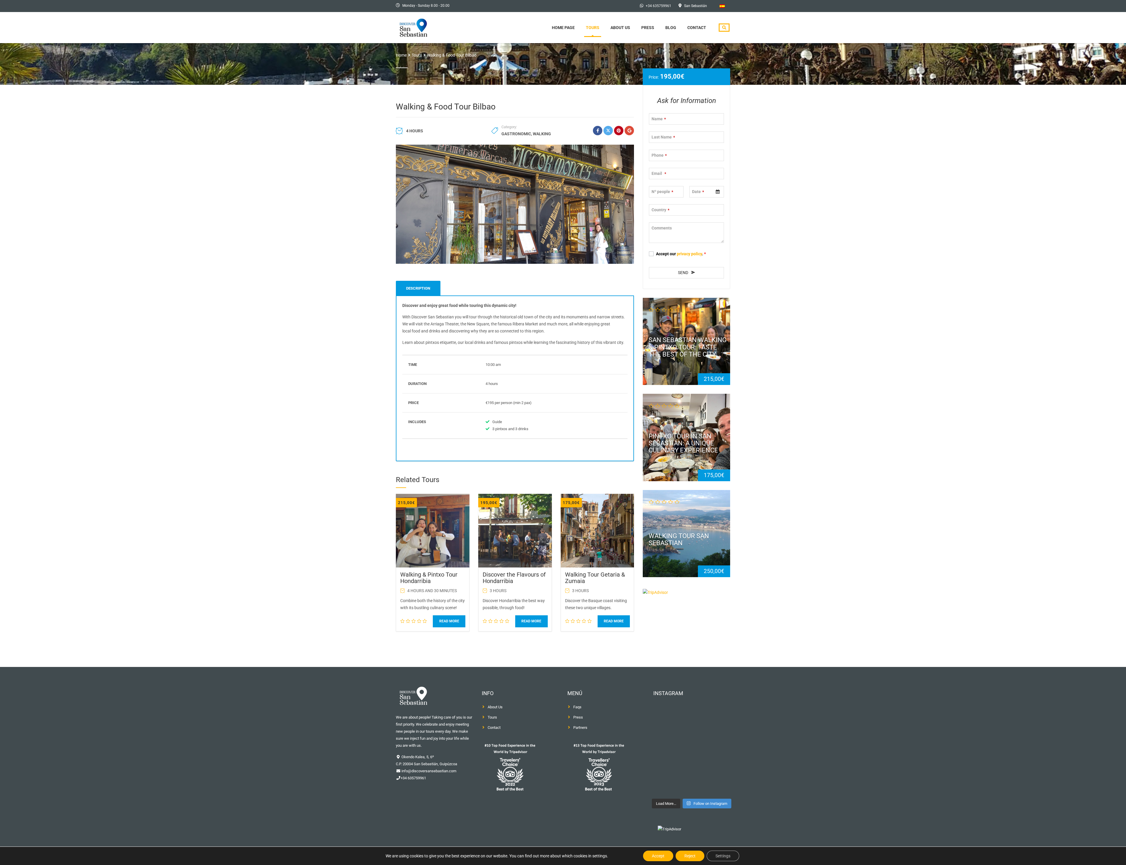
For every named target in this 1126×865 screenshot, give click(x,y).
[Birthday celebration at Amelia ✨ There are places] (713, 750)
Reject (690, 856)
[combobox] (706, 191)
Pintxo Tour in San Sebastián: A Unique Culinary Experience (683, 443)
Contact (696, 27)
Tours (592, 27)
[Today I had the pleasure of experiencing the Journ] (670, 750)
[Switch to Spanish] (722, 6)
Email (659, 173)
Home (401, 55)
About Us (620, 27)
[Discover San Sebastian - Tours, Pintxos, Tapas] (415, 27)
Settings (722, 856)
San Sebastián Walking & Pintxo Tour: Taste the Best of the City (688, 347)
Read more (449, 621)
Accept (658, 856)
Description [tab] (418, 288)
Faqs (577, 707)
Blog (670, 27)
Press (647, 27)
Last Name (663, 137)
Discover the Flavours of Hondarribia (514, 577)
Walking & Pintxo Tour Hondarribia (428, 577)
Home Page (563, 27)
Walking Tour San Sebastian (679, 539)
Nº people (662, 191)
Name (659, 118)
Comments (662, 228)
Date (698, 191)
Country (660, 209)
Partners (580, 727)
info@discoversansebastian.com (428, 771)
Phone (659, 155)
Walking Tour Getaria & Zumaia (595, 577)
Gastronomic (516, 133)
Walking (542, 133)
